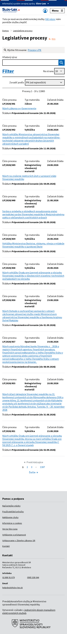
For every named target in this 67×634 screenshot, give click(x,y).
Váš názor (50, 19)
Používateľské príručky (13, 511)
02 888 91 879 (8, 577)
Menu (55, 10)
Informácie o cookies (12, 523)
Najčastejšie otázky (11, 505)
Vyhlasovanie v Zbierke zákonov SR (18, 540)
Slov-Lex (41, 3)
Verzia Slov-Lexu (9, 529)
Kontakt (6, 546)
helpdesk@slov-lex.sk (12, 587)
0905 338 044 (33, 577)
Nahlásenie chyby (10, 517)
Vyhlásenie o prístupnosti (14, 534)
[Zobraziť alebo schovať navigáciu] (45, 10)
